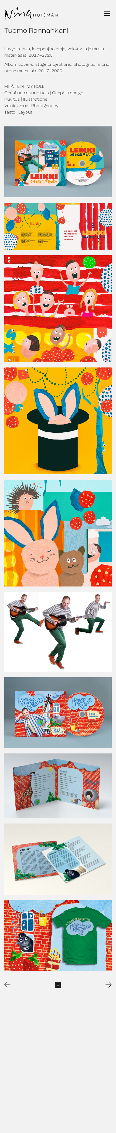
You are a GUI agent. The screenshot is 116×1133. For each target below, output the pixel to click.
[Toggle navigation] (107, 13)
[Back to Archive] (58, 985)
